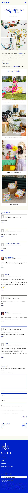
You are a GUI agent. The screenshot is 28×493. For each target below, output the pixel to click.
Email (2, 395)
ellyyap (7, 328)
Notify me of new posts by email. (10, 413)
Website (3, 400)
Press (3, 463)
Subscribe (25, 477)
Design (14, 7)
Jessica (7, 297)
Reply (2, 222)
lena (6, 229)
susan (7, 312)
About (3, 457)
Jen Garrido (20, 53)
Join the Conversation (6, 372)
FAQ (2, 460)
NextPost (24, 425)
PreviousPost (5, 425)
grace (7, 274)
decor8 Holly (9, 257)
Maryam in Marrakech (12, 243)
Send (23, 417)
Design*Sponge (15, 66)
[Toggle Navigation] (25, 2)
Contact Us (5, 470)
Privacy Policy (7, 466)
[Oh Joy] (5, 2)
